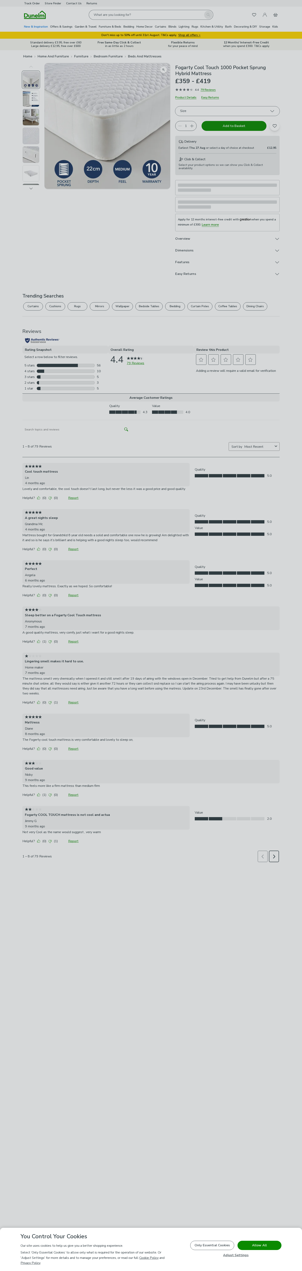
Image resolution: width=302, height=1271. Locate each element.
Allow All (259, 1245)
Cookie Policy (149, 1258)
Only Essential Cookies (212, 1245)
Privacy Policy (30, 1263)
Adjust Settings (235, 1255)
